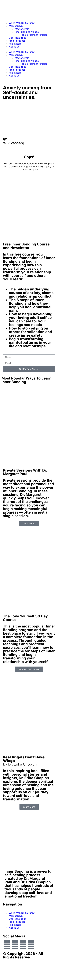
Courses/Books (17, 37)
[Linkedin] (23, 944)
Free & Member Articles (34, 34)
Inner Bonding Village (27, 31)
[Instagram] (31, 944)
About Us (14, 46)
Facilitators (15, 43)
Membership (16, 25)
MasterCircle (22, 28)
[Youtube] (15, 944)
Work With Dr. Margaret (22, 22)
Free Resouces (17, 40)
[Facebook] (6, 944)
